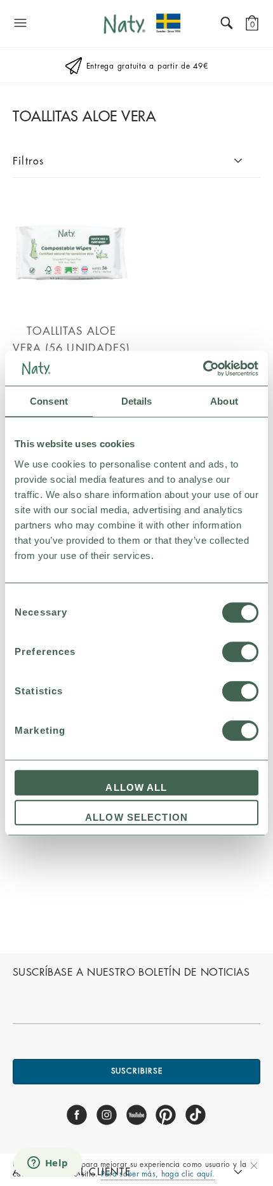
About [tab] (224, 401)
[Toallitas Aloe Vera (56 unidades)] (71, 304)
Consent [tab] (49, 401)
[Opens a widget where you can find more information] (48, 1164)
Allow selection (136, 817)
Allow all (136, 787)
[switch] (240, 652)
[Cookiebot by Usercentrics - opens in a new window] (202, 368)
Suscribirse (137, 1071)
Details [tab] (136, 401)
